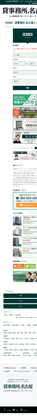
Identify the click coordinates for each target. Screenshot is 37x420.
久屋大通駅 (26, 173)
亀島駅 (14, 332)
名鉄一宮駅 (6, 325)
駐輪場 (19, 184)
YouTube (25, 410)
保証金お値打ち (17, 175)
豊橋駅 (9, 355)
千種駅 (29, 332)
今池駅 (33, 332)
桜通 (19, 180)
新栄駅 (25, 332)
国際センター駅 (19, 338)
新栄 (30, 178)
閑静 (35, 182)
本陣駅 (5, 332)
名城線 (5, 341)
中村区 (30, 317)
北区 (24, 317)
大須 (21, 306)
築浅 (23, 180)
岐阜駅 (5, 355)
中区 (15, 173)
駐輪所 (22, 184)
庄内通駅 (21, 349)
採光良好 (24, 178)
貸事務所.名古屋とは (10, 368)
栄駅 (18, 332)
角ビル (34, 180)
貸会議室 (16, 182)
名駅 (21, 295)
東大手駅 (25, 355)
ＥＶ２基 (15, 186)
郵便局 (21, 182)
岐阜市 (11, 315)
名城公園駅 (21, 344)
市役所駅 (27, 344)
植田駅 (11, 349)
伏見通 (32, 173)
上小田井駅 (6, 349)
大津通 (32, 175)
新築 (33, 178)
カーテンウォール (24, 169)
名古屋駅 (10, 332)
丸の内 (19, 173)
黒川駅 (16, 344)
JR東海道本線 (7, 353)
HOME (9, 22)
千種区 (17, 317)
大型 (28, 175)
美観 (26, 180)
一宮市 (5, 315)
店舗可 (18, 178)
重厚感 (26, 182)
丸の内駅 (26, 338)
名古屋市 (18, 315)
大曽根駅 (5, 344)
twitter (17, 410)
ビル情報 (7, 371)
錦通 (31, 182)
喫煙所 (24, 175)
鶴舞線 (5, 347)
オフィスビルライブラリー (22, 371)
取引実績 (33, 368)
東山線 (5, 330)
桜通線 (5, 336)
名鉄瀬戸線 (26, 353)
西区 (27, 317)
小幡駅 (29, 325)
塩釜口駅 (16, 349)
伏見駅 (21, 332)
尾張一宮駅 (15, 325)
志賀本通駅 (11, 344)
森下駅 (29, 355)
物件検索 (23, 368)
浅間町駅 (26, 349)
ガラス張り (33, 169)
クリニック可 (17, 171)
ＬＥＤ (19, 186)
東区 (14, 180)
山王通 (14, 178)
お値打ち (16, 169)
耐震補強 (30, 180)
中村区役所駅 (6, 338)
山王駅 (23, 325)
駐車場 (15, 184)
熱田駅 (13, 355)
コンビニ (24, 171)
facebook (9, 410)
